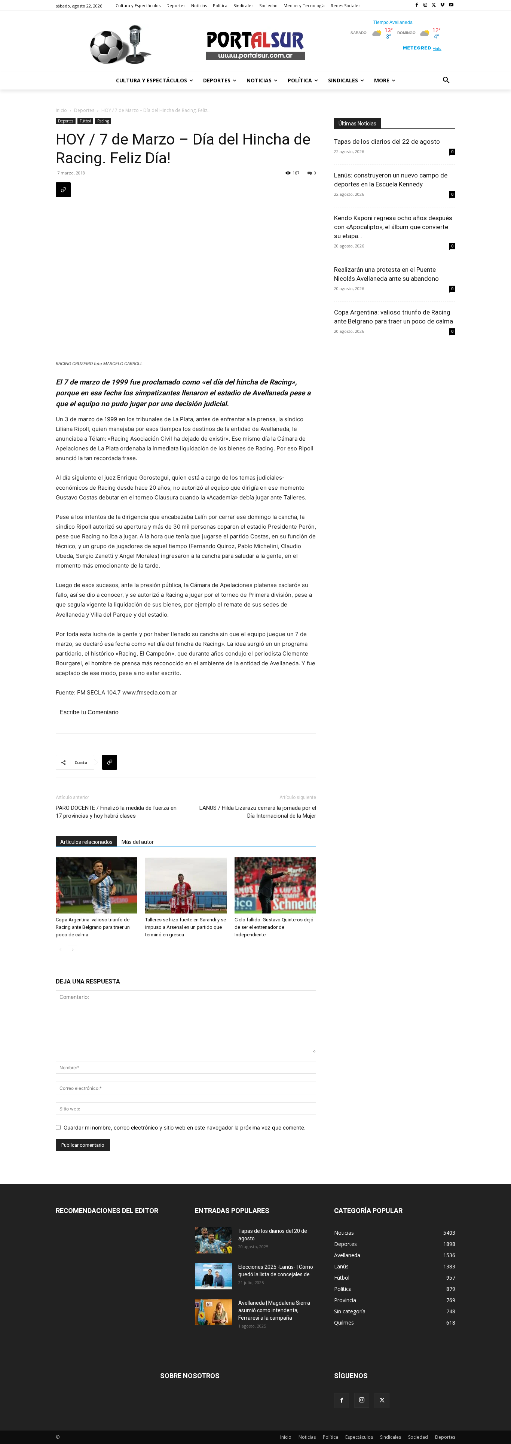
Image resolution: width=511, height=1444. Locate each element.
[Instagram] (425, 5)
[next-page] (72, 949)
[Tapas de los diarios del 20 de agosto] (213, 1240)
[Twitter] (434, 5)
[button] (446, 80)
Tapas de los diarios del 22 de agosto (387, 141)
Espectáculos (359, 1437)
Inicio (61, 110)
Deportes (84, 110)
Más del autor (138, 842)
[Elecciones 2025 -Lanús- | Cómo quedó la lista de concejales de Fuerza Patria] (213, 1276)
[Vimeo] (442, 5)
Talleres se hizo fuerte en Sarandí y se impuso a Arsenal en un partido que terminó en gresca (185, 927)
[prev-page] (60, 949)
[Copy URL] (63, 189)
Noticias (307, 1437)
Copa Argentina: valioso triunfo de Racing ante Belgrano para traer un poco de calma (93, 927)
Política (330, 1437)
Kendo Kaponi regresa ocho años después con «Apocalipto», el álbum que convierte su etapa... (393, 227)
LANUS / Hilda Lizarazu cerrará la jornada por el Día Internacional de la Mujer (257, 812)
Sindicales (390, 1437)
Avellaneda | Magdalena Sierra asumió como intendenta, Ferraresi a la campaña (274, 1310)
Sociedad (418, 1437)
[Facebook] (417, 5)
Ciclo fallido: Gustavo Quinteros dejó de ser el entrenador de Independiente (274, 927)
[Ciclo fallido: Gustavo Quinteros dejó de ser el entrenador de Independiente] (275, 885)
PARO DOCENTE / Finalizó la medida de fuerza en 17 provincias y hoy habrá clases (116, 812)
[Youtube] (451, 5)
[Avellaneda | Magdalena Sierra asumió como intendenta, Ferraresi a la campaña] (213, 1312)
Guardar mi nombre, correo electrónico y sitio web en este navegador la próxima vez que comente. (185, 1127)
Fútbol (85, 121)
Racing (103, 121)
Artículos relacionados (86, 842)
